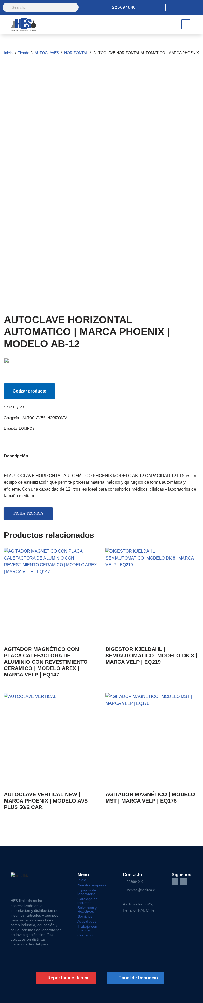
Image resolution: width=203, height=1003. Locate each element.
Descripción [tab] (16, 456)
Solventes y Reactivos (87, 909)
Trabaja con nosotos (87, 928)
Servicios (85, 916)
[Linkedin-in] (175, 881)
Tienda (23, 53)
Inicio (8, 53)
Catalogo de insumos (87, 901)
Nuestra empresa (92, 885)
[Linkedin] (196, 7)
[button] (185, 24)
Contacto (85, 935)
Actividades (86, 921)
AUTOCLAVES (47, 53)
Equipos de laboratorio (86, 892)
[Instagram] (187, 7)
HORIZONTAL (76, 53)
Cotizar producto (30, 391)
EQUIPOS (27, 428)
